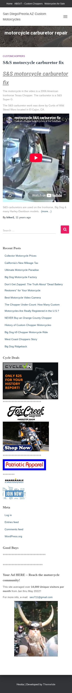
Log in (8, 515)
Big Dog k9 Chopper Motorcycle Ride (26, 332)
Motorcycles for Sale (54, 3)
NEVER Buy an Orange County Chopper (28, 317)
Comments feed (14, 529)
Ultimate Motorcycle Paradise (22, 269)
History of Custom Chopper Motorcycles (28, 325)
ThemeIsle (49, 684)
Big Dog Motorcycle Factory (21, 277)
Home (9, 3)
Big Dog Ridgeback (16, 346)
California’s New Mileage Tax (21, 262)
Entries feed (12, 522)
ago (23, 217)
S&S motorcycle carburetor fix (33, 62)
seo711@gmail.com (41, 597)
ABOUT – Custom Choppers (28, 3)
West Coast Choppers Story (21, 339)
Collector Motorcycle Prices (20, 255)
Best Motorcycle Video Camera (23, 297)
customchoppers (14, 56)
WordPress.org (13, 536)
